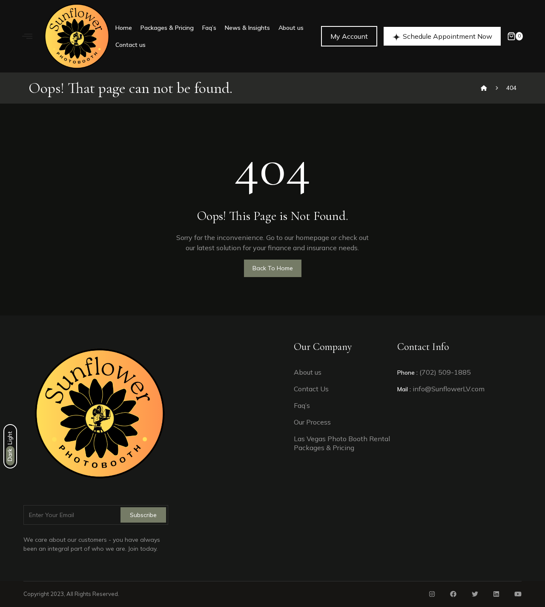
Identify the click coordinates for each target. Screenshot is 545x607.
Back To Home (272, 268)
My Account (349, 36)
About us (291, 28)
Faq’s (209, 28)
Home (123, 28)
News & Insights (247, 28)
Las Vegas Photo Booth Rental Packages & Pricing (342, 443)
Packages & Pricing (167, 28)
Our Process (312, 422)
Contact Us (311, 388)
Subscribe (143, 515)
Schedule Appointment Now (447, 36)
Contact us (130, 45)
